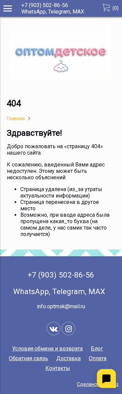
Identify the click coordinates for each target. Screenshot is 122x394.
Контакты (57, 368)
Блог (97, 348)
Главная (16, 119)
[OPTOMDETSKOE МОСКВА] (61, 78)
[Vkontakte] (53, 328)
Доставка (68, 358)
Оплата (97, 358)
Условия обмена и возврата (47, 348)
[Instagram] (68, 328)
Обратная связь (28, 358)
